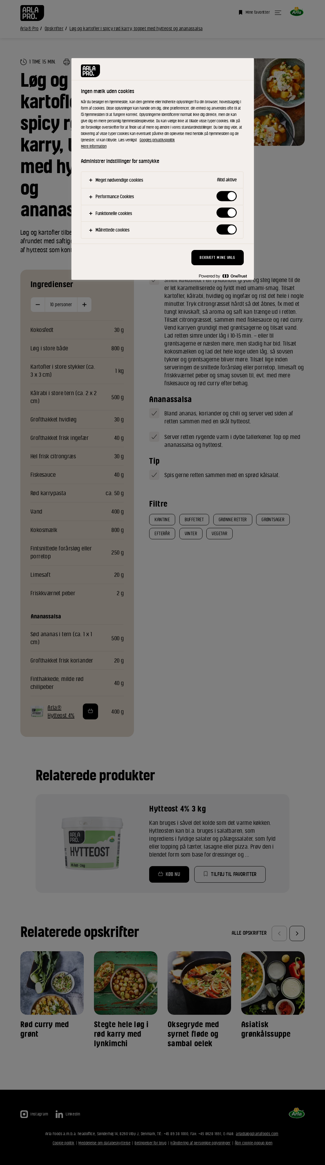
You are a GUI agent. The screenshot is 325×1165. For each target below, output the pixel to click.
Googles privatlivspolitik (157, 140)
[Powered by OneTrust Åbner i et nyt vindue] (223, 276)
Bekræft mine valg (217, 257)
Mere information (94, 146)
